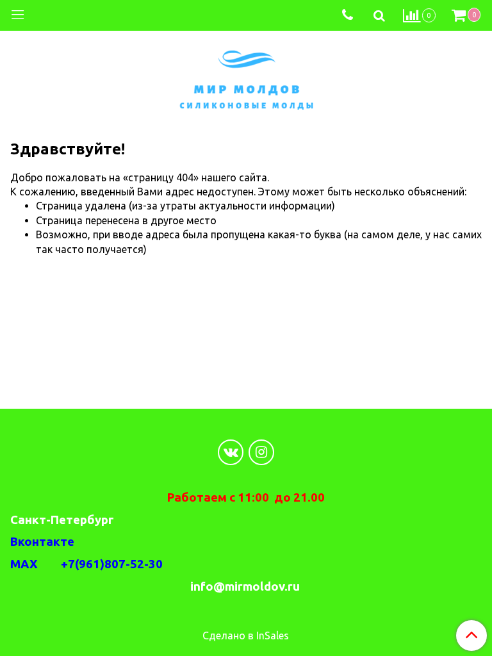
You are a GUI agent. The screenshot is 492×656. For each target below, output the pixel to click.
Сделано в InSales (245, 635)
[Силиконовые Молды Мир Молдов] (246, 78)
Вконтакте (42, 541)
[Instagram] (261, 452)
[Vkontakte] (230, 452)
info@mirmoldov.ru (246, 586)
